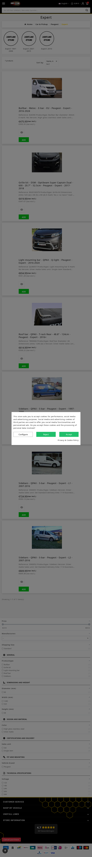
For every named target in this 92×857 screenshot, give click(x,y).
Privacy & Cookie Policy (68, 440)
